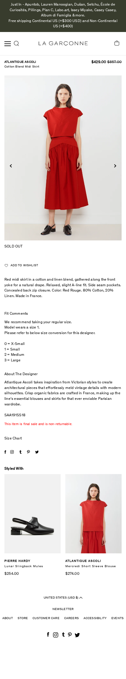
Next (114, 166)
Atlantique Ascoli (20, 62)
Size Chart (13, 439)
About (7, 618)
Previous (11, 166)
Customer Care (46, 618)
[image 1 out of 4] (63, 157)
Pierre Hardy (17, 561)
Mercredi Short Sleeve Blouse (90, 566)
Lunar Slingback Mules (23, 566)
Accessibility (95, 618)
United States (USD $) (61, 597)
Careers (71, 618)
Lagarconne (63, 43)
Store (23, 618)
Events (117, 618)
